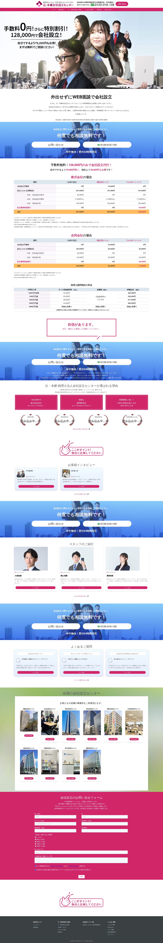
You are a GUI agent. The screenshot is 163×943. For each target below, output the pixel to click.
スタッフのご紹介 (62, 929)
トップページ (36, 924)
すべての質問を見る (80, 680)
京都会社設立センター (50, 748)
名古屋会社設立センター (134, 709)
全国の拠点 (61, 9)
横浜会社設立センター (113, 709)
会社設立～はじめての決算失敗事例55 (91, 924)
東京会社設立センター (71, 709)
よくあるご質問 (89, 9)
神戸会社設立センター (71, 748)
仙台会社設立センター (50, 709)
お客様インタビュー (62, 927)
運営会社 (99, 9)
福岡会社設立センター (92, 748)
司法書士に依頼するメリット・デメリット (35, 659)
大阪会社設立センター (29, 748)
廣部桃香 (110, 575)
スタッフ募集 (111, 929)
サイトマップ (111, 934)
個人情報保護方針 (112, 932)
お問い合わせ (122, 4)
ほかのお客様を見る (80, 494)
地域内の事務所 (28, 735)
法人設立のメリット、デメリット (124, 659)
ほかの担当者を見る (80, 596)
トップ (53, 9)
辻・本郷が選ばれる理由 (74, 9)
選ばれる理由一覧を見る (80, 429)
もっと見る (36, 486)
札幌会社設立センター (29, 709)
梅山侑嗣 (64, 575)
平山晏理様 (29, 471)
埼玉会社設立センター (92, 709)
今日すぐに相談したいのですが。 (78, 659)
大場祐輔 (18, 575)
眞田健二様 (74, 471)
